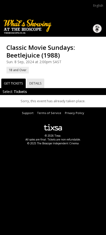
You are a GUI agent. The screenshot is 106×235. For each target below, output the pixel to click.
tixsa (53, 127)
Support (27, 113)
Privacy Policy (74, 113)
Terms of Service (49, 113)
